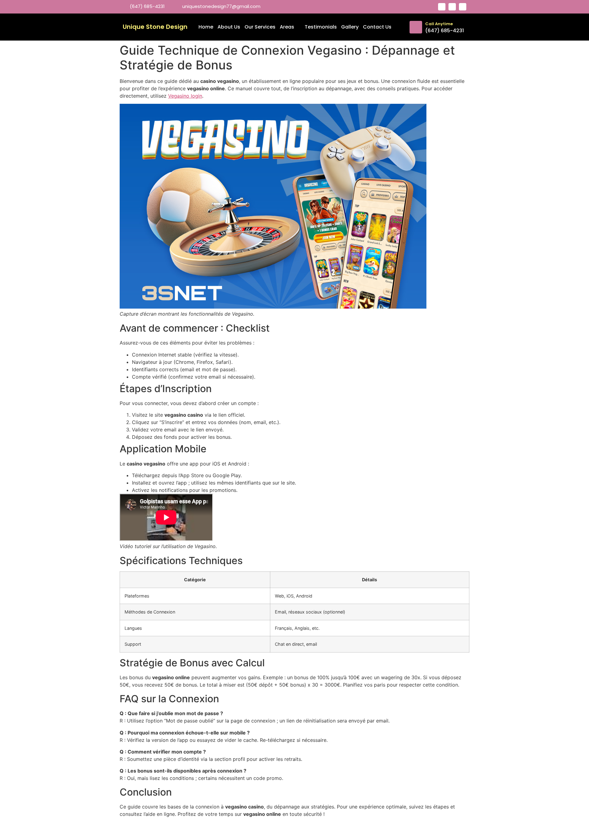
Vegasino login (185, 96)
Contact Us (377, 26)
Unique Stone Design (155, 26)
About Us (229, 26)
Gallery (350, 26)
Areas (287, 26)
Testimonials (321, 26)
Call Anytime (439, 24)
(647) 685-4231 (444, 30)
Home (205, 26)
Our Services (259, 26)
